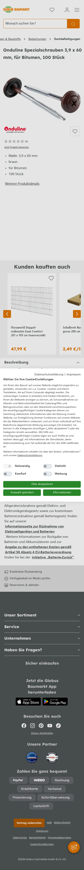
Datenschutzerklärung (48, 374)
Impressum (74, 374)
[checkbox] (7, 466)
